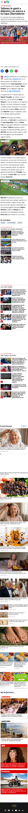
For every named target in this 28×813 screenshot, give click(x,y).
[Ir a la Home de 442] (6, 2)
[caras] (14, 746)
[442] (14, 805)
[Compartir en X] (6, 71)
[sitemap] (22, 810)
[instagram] (5, 811)
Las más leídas (6, 287)
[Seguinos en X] (12, 811)
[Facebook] (9, 811)
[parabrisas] (14, 772)
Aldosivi (15, 79)
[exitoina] (14, 697)
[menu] (2, 1)
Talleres (6, 77)
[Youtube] (16, 810)
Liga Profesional (11, 222)
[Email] (16, 71)
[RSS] (19, 810)
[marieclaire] (14, 721)
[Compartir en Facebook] (2, 71)
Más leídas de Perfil (8, 355)
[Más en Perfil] (9, 692)
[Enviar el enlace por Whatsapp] (11, 71)
